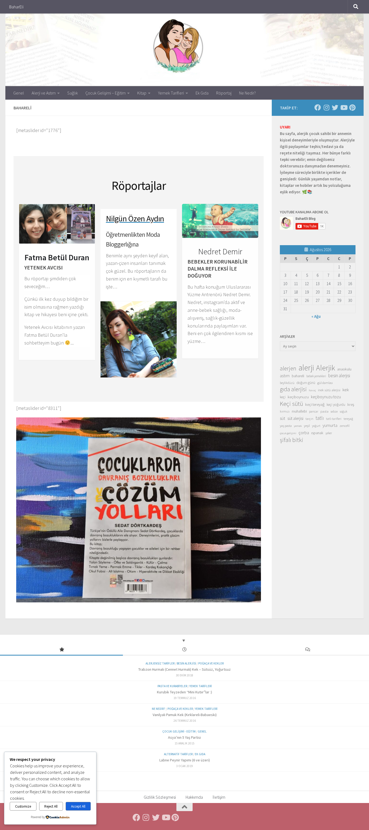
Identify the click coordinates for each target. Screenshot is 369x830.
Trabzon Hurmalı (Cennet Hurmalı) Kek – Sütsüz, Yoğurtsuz (184, 669)
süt (282, 418)
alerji (306, 368)
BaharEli (16, 6)
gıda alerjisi (293, 389)
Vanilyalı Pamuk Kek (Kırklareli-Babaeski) (185, 714)
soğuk (343, 411)
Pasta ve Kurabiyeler (172, 686)
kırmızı (285, 411)
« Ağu (316, 316)
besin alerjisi (339, 376)
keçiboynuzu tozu (326, 396)
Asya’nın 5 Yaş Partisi (184, 737)
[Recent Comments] (307, 650)
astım (285, 375)
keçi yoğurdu (336, 404)
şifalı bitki (291, 440)
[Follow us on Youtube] (343, 107)
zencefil (345, 426)
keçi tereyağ (314, 404)
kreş (350, 404)
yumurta (330, 425)
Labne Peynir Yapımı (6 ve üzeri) (184, 760)
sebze (334, 411)
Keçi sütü (291, 403)
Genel (18, 93)
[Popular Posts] (61, 650)
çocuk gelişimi (288, 433)
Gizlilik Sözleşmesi (160, 797)
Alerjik (325, 368)
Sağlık (72, 93)
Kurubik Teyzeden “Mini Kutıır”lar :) (184, 692)
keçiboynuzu (298, 396)
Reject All (51, 806)
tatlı (320, 418)
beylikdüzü (287, 383)
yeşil (307, 425)
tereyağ (348, 419)
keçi (283, 397)
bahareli (298, 375)
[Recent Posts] (184, 650)
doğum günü (306, 382)
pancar (313, 411)
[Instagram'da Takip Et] (326, 107)
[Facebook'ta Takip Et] (317, 107)
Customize (23, 806)
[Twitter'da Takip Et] (335, 107)
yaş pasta (286, 426)
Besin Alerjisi (186, 663)
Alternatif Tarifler (178, 754)
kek (346, 390)
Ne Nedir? (247, 93)
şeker (329, 433)
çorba (303, 432)
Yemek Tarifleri (171, 93)
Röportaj (224, 93)
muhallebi (299, 411)
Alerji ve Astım (44, 93)
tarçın (309, 419)
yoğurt (316, 426)
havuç (312, 390)
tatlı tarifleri (333, 419)
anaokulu (344, 369)
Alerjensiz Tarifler (160, 663)
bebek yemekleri (316, 376)
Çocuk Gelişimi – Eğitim (105, 93)
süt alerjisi (295, 418)
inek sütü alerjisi (329, 390)
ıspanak (317, 432)
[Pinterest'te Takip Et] (352, 107)
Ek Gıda (202, 93)
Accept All (78, 806)
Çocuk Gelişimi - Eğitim (179, 731)
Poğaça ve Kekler (211, 663)
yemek (298, 426)
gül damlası (325, 383)
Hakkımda (194, 797)
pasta (324, 411)
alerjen (288, 368)
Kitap (141, 93)
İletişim (219, 797)
